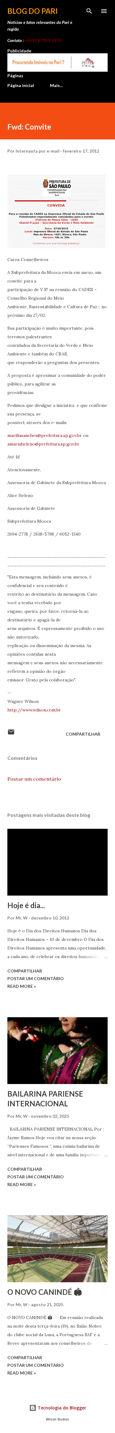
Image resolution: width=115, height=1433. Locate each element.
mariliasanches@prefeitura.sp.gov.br (44, 435)
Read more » (21, 986)
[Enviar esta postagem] (11, 734)
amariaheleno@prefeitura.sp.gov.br (43, 444)
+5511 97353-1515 (43, 40)
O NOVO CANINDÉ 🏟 (44, 1291)
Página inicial (20, 85)
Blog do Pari (32, 10)
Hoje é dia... (26, 905)
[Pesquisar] (89, 11)
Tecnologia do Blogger (61, 1408)
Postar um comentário (34, 779)
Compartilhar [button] (83, 734)
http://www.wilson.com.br (34, 710)
